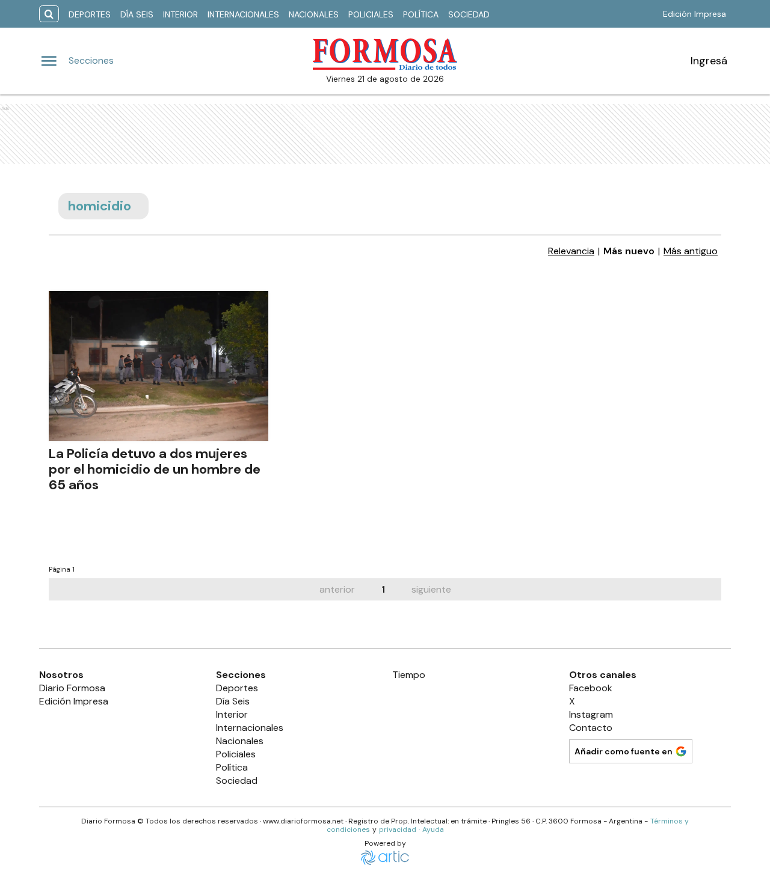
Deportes (90, 14)
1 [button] (383, 589)
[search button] (49, 14)
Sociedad (469, 14)
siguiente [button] (431, 589)
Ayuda (433, 829)
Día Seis (136, 14)
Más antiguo (691, 251)
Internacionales (243, 14)
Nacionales (314, 14)
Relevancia (571, 251)
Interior (180, 14)
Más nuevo (628, 251)
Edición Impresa (694, 13)
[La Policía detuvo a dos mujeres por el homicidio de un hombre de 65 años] (158, 366)
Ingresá (709, 60)
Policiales (370, 14)
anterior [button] (337, 589)
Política (421, 14)
